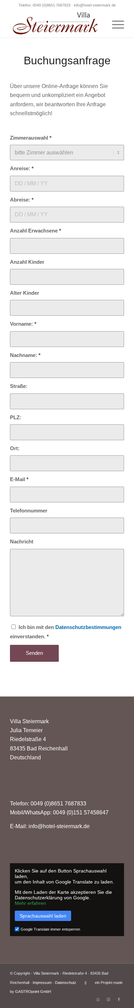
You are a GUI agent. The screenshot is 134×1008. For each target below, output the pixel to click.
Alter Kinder (24, 293)
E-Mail (19, 479)
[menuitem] (114, 23)
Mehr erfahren (30, 903)
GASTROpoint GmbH (33, 991)
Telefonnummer (28, 510)
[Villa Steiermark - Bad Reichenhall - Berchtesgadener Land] (55, 23)
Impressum (42, 982)
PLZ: (15, 417)
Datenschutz (65, 982)
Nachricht (21, 541)
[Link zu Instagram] (108, 999)
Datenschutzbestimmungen (88, 627)
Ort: (15, 448)
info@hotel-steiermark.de (95, 5)
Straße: (18, 386)
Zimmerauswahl (31, 138)
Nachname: (25, 355)
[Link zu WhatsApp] (98, 999)
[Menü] (114, 23)
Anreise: (22, 168)
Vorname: (23, 324)
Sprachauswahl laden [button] (43, 916)
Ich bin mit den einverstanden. (65, 632)
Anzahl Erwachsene (35, 231)
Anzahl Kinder (27, 262)
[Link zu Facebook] (119, 999)
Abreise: (22, 200)
